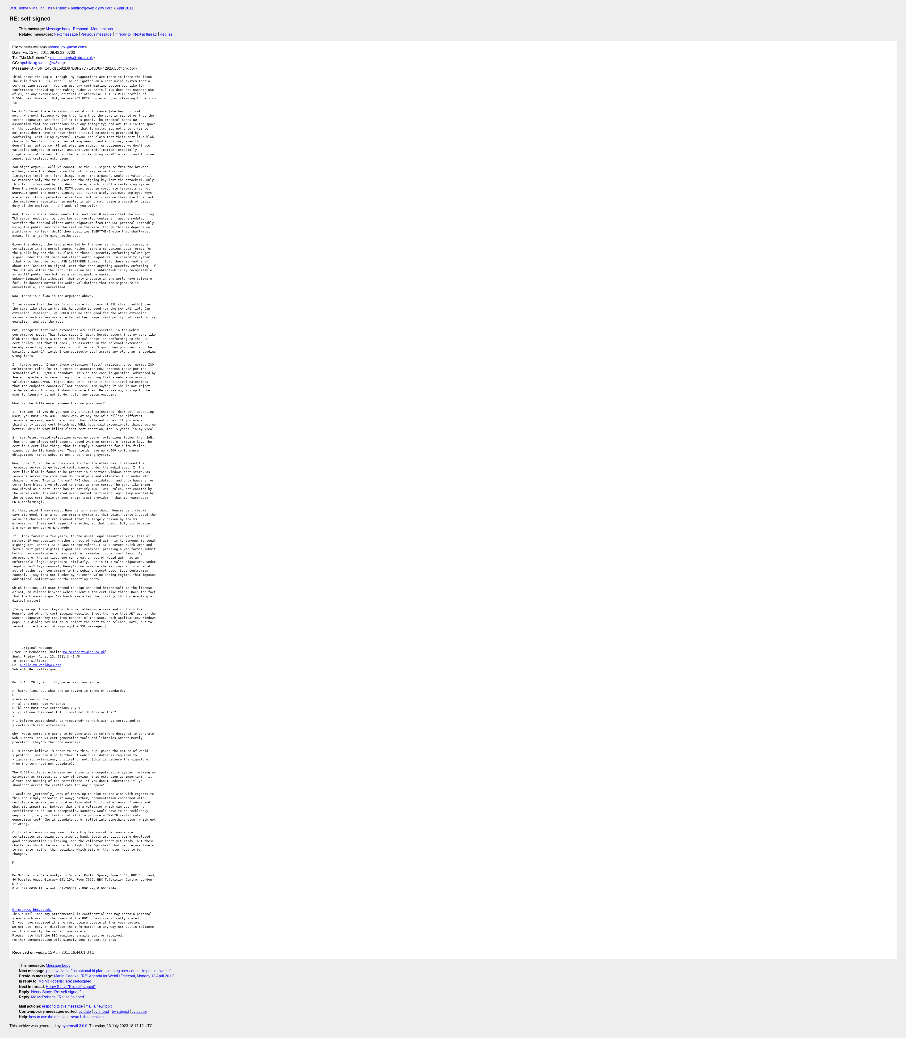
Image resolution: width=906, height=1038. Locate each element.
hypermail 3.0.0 (74, 1026)
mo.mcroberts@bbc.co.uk (71, 58)
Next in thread (145, 34)
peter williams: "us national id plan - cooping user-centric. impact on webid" (108, 971)
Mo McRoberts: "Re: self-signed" (65, 981)
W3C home (18, 8)
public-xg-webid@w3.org (92, 8)
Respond (80, 29)
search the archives (87, 1017)
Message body (58, 29)
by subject (120, 1011)
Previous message (96, 34)
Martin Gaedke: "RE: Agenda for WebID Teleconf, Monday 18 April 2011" (114, 976)
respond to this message (62, 1006)
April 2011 (124, 8)
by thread (101, 1011)
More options (102, 29)
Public (61, 8)
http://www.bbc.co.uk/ (32, 909)
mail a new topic (99, 1006)
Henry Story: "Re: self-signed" (71, 987)
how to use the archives (48, 1017)
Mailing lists (42, 8)
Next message (66, 34)
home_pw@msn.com (67, 47)
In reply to (122, 34)
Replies (165, 34)
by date (85, 1011)
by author (139, 1011)
